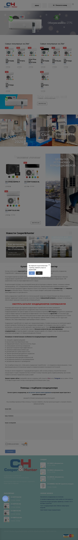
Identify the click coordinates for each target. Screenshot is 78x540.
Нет (39, 273)
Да (31, 273)
